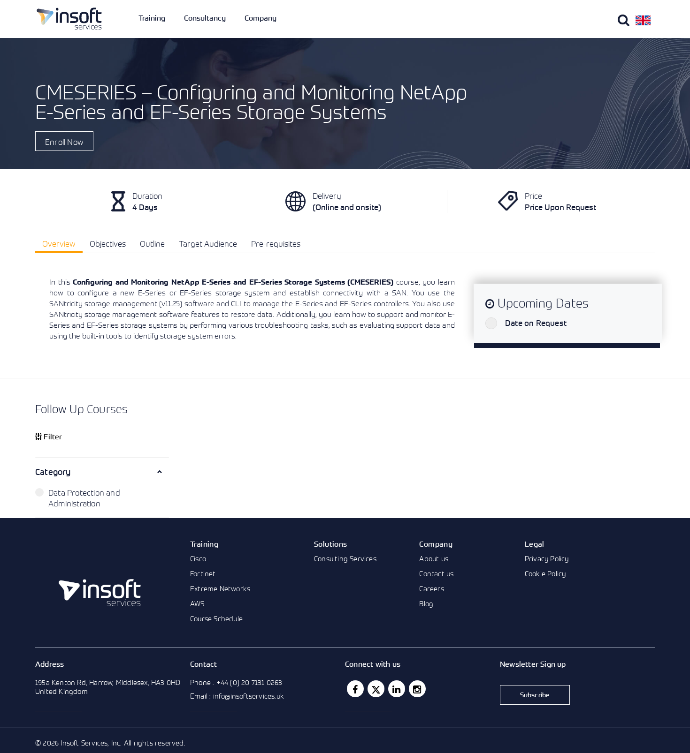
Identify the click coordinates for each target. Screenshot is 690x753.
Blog (426, 603)
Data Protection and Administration (84, 498)
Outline (152, 243)
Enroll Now (64, 142)
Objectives (108, 243)
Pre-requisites (275, 243)
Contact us (436, 573)
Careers (431, 588)
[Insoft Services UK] (69, 18)
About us (433, 558)
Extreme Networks (220, 588)
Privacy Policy (547, 558)
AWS (197, 603)
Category (53, 472)
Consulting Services (345, 558)
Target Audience (208, 243)
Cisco (198, 558)
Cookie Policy (545, 573)
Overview (59, 243)
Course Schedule (216, 618)
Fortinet (203, 573)
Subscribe (535, 694)
